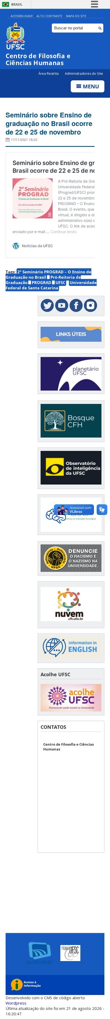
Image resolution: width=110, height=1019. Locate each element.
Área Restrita (49, 73)
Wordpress (16, 1003)
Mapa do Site (76, 16)
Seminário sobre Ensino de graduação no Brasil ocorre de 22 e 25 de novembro (49, 123)
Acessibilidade (22, 16)
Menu (90, 86)
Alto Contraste (49, 16)
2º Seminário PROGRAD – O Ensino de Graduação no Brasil (48, 274)
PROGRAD (41, 282)
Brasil (16, 4)
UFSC (60, 282)
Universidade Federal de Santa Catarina (51, 285)
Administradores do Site (84, 73)
